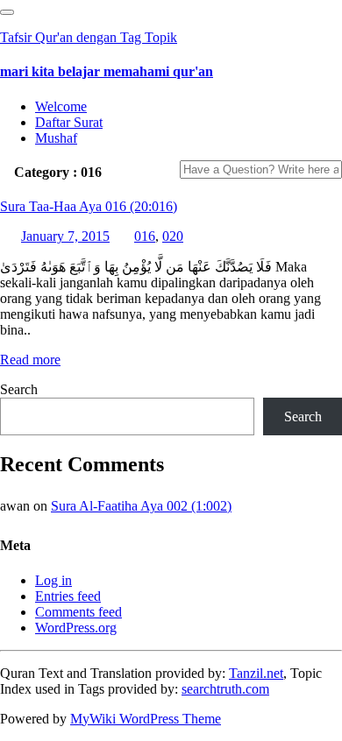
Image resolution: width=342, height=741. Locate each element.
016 (144, 236)
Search (19, 389)
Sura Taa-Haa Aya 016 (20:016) (88, 206)
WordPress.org (76, 627)
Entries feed (68, 596)
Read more (30, 359)
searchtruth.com (225, 688)
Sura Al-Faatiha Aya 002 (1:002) (141, 505)
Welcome (61, 106)
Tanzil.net (256, 673)
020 (172, 236)
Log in (53, 580)
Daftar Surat (69, 122)
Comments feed (78, 611)
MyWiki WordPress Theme (145, 718)
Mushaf (56, 138)
